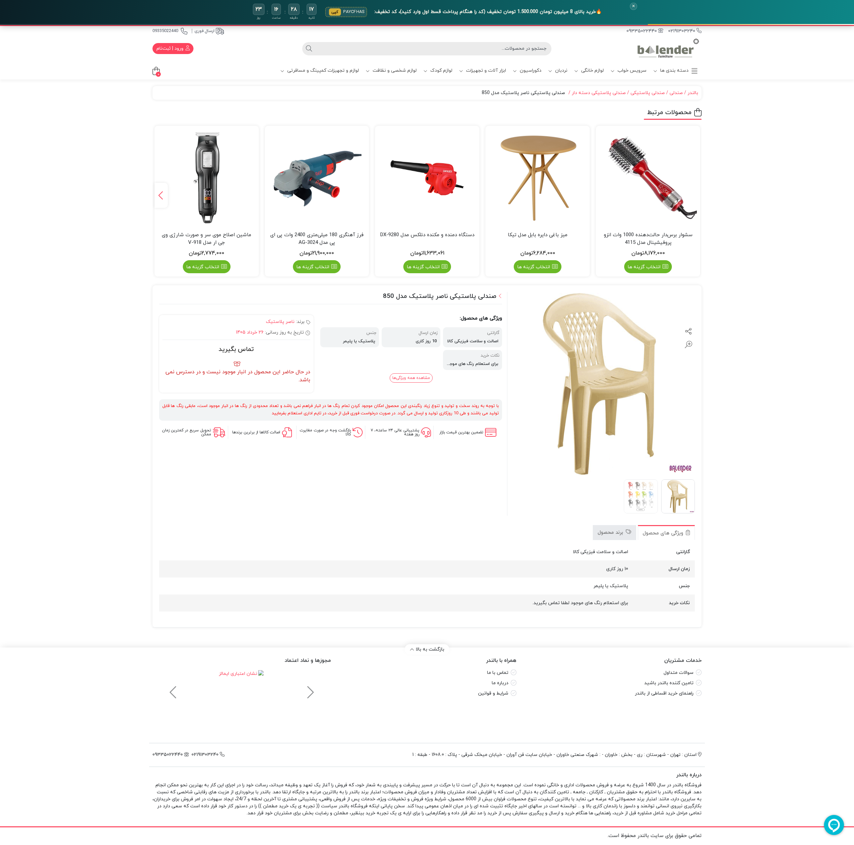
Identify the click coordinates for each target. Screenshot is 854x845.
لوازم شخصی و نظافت (394, 70)
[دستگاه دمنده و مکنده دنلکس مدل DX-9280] (427, 178)
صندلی (676, 93)
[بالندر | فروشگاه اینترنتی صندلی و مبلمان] (668, 48)
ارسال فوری (204, 31)
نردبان (560, 70)
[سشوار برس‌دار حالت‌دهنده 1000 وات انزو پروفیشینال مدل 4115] (648, 178)
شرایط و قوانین (493, 693)
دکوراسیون (529, 70)
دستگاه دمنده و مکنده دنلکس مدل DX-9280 (427, 235)
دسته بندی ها (674, 70)
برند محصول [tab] (611, 532)
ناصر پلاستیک (280, 322)
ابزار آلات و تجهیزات (485, 70)
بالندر (693, 93)
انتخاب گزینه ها (644, 267)
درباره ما (500, 683)
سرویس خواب (631, 70)
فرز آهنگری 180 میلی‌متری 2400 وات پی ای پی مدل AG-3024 (317, 239)
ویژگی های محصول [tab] (664, 533)
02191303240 (682, 31)
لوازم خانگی (592, 70)
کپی (335, 12)
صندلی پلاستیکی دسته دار (599, 93)
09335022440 (165, 31)
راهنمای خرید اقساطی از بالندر (664, 693)
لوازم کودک (440, 70)
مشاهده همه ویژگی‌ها (411, 378)
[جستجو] (309, 48)
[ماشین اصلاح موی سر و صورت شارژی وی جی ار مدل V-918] (207, 178)
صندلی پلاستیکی (647, 93)
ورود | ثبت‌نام (170, 48)
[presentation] (161, 195)
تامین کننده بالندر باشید (669, 683)
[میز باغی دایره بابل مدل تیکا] (537, 178)
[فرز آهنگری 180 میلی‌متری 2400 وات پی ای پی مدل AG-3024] (317, 178)
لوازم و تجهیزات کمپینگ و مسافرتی (322, 70)
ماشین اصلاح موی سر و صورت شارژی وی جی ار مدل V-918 (206, 239)
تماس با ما (497, 673)
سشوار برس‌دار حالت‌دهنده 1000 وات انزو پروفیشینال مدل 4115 (648, 239)
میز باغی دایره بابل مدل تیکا (537, 235)
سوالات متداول (679, 673)
